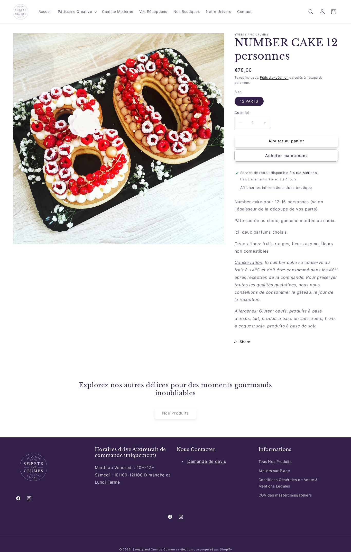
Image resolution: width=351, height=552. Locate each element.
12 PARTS (249, 101)
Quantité (242, 113)
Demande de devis (206, 461)
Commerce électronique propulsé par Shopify (197, 549)
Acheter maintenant (286, 155)
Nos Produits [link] (175, 413)
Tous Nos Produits (275, 461)
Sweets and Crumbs (147, 549)
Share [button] (245, 341)
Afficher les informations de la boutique (276, 187)
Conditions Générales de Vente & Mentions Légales (288, 482)
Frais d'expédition (274, 77)
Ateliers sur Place (274, 470)
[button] (77, 11)
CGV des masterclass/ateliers (285, 495)
